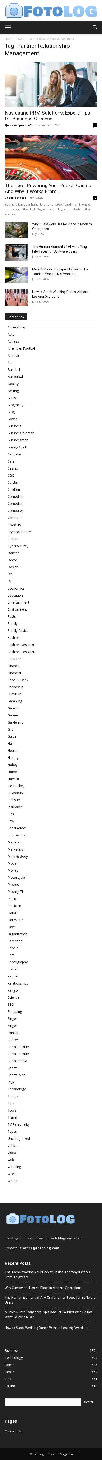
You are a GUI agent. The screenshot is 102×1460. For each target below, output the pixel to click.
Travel (12, 1117)
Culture (13, 539)
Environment (17, 609)
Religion (14, 990)
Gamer (13, 708)
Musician (14, 905)
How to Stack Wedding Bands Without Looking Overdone (46, 1328)
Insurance (15, 807)
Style (11, 1082)
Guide (12, 736)
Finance (13, 666)
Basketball (15, 376)
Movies (13, 884)
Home (9, 39)
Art (10, 362)
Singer (12, 1018)
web (11, 1159)
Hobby (13, 764)
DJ (9, 581)
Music (12, 898)
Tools (12, 1110)
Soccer (13, 1039)
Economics (16, 588)
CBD (11, 475)
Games (13, 715)
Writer (12, 1181)
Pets (11, 955)
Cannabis (15, 454)
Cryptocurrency (19, 532)
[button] (8, 27)
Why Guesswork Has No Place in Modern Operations (43, 1288)
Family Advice (18, 630)
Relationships (18, 983)
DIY (10, 574)
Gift (10, 729)
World (12, 1173)
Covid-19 (14, 524)
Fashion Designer (21, 644)
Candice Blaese (15, 197)
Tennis (13, 1096)
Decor (12, 560)
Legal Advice (17, 828)
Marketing (15, 849)
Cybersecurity (18, 546)
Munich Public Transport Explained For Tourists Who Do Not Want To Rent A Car (48, 1314)
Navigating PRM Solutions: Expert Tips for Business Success (47, 116)
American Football (22, 348)
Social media (17, 1061)
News (12, 927)
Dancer (13, 553)
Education (15, 595)
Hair (11, 743)
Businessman (18, 440)
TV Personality (19, 1124)
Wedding (14, 1166)
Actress (13, 341)
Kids (11, 814)
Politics (13, 969)
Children (14, 489)
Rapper (13, 976)
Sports (13, 1068)
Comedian (15, 496)
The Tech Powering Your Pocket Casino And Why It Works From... (48, 188)
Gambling (15, 701)
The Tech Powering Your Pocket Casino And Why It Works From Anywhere (47, 1274)
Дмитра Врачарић (18, 125)
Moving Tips (17, 891)
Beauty (13, 383)
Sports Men (16, 1075)
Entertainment (18, 602)
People (13, 948)
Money (13, 870)
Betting (13, 390)
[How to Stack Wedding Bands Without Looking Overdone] (16, 297)
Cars (11, 461)
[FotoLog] (51, 11)
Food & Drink (18, 680)
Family (13, 623)
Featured (14, 659)
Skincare (14, 1032)
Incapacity (15, 793)
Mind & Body (18, 856)
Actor (12, 334)
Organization (17, 934)
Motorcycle (16, 877)
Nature (13, 912)
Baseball (14, 369)
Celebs (13, 482)
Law (11, 821)
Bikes (12, 398)
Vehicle (13, 1145)
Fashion (14, 637)
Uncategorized (19, 1138)
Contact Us (13, 1431)
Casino (13, 468)
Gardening (15, 722)
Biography (15, 405)
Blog (11, 412)
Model (12, 863)
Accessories (17, 327)
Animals (14, 355)
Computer (15, 510)
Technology (17, 1089)
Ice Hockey (16, 785)
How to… (15, 778)
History (13, 757)
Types (12, 1131)
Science (13, 997)
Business (14, 426)
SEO (11, 1004)
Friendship (15, 687)
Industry (14, 800)
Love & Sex (16, 835)
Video (12, 1152)
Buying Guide (18, 447)
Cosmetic (15, 517)
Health (13, 750)
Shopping (15, 1011)
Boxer (12, 419)
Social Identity (18, 1047)
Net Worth (16, 920)
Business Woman (21, 433)
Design (13, 567)
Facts (12, 616)
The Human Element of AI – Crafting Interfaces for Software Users (50, 1300)
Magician (14, 842)
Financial (14, 673)
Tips (11, 1103)
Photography (18, 962)
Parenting (15, 941)
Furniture (14, 694)
